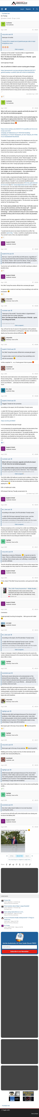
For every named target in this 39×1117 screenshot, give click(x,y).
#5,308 (36, 396)
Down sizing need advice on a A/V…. (14, 912)
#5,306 (36, 344)
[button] (2, 9)
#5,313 (36, 609)
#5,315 (36, 668)
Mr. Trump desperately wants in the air (22, 184)
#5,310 (36, 505)
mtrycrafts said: (6, 34)
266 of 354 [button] (20, 856)
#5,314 (36, 630)
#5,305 (36, 306)
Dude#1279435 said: (8, 349)
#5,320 (36, 827)
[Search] (37, 9)
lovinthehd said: (6, 673)
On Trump (7, 925)
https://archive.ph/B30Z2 (8, 421)
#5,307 (36, 373)
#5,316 (36, 706)
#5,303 (36, 249)
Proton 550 (7, 900)
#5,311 (36, 547)
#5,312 (36, 577)
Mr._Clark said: (6, 509)
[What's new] (33, 9)
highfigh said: (6, 711)
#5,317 (36, 740)
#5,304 (36, 282)
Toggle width (6, 1110)
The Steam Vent (7, 909)
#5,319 (36, 800)
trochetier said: (6, 310)
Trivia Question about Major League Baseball (16, 906)
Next (27, 856)
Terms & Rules (34, 1113)
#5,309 (36, 454)
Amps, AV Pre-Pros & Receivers (11, 903)
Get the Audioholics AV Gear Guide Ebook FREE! (19, 943)
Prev (12, 856)
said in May (9, 233)
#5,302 (36, 108)
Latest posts (4, 896)
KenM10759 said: (7, 254)
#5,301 (36, 29)
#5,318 (36, 765)
